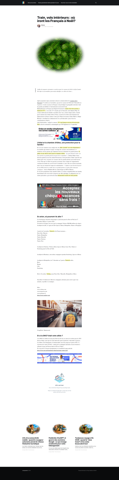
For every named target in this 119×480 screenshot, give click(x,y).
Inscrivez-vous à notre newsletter (69, 2)
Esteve (43, 25)
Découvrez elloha (32, 2)
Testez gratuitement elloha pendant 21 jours (48, 2)
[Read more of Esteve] (39, 26)
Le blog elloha (25, 470)
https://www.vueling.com (43, 295)
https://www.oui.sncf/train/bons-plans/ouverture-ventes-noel (52, 350)
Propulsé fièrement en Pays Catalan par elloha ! (87, 470)
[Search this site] (96, 3)
